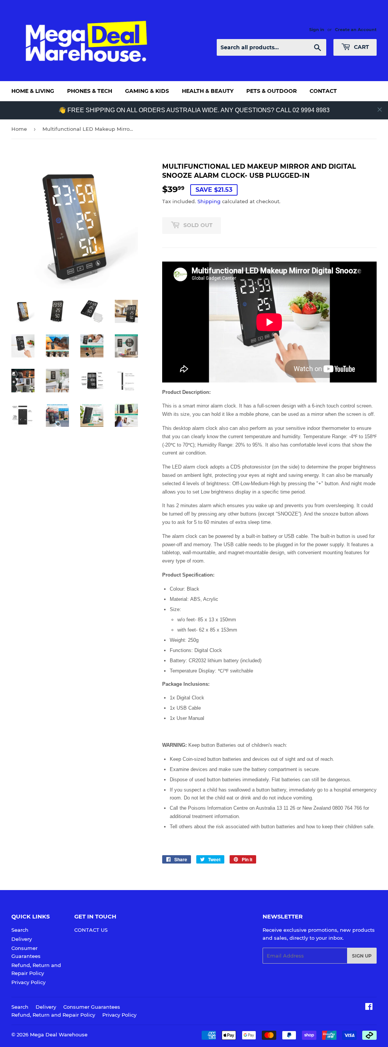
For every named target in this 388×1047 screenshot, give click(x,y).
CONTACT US (91, 930)
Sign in (316, 29)
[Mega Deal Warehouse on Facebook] (369, 1008)
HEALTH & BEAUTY (207, 91)
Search (19, 930)
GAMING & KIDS (147, 91)
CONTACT (323, 91)
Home (19, 129)
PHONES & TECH (89, 91)
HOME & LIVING (32, 91)
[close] (379, 109)
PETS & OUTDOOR (271, 91)
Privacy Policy (28, 982)
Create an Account (356, 29)
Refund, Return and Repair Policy (53, 1015)
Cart (360, 47)
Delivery (21, 939)
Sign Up (362, 956)
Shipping (209, 201)
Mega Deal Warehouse (59, 1034)
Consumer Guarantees (91, 1007)
